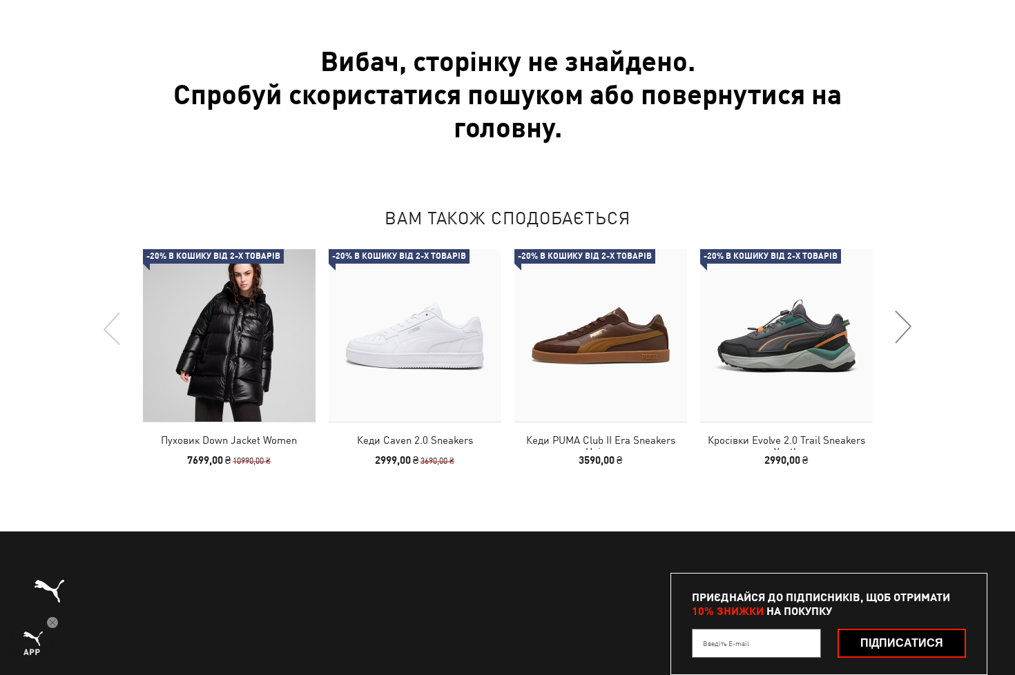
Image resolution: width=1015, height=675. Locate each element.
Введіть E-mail (726, 643)
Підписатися (901, 643)
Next (902, 327)
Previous (112, 327)
